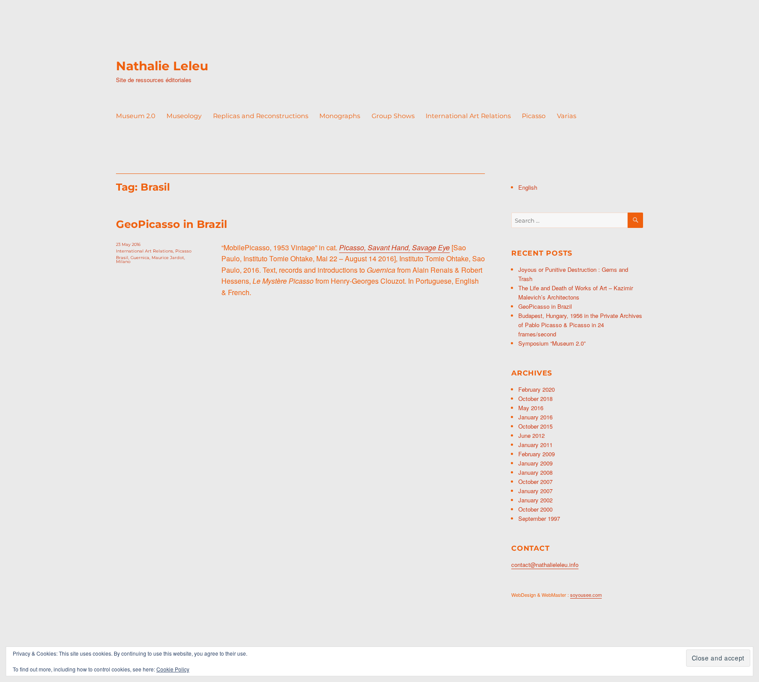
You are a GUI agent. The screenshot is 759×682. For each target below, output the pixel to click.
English (527, 187)
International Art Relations (468, 116)
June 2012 (531, 435)
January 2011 (535, 444)
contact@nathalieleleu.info (544, 564)
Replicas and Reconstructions (260, 116)
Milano (123, 261)
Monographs (339, 116)
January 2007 (535, 491)
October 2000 (535, 509)
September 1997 (539, 518)
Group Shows (393, 116)
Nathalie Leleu (162, 65)
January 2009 (535, 463)
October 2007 (535, 481)
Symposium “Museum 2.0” (552, 343)
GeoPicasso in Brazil (171, 224)
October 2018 (535, 398)
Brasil (122, 257)
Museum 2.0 (135, 116)
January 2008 (535, 472)
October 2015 (535, 426)
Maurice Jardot (168, 257)
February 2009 (536, 454)
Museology (184, 116)
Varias (566, 116)
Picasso (534, 116)
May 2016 (530, 408)
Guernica (139, 257)
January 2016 (535, 417)
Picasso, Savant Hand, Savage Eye (394, 247)
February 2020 (536, 389)
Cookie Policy (172, 669)
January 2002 (535, 500)
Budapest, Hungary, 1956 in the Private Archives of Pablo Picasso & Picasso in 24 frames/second (580, 324)
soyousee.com (586, 594)
